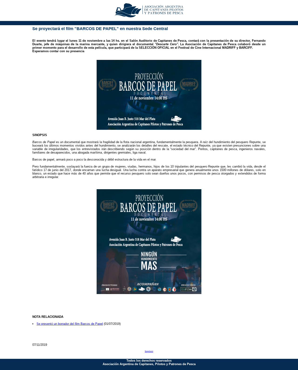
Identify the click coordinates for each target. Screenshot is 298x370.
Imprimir (149, 351)
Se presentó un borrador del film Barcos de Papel (70, 323)
